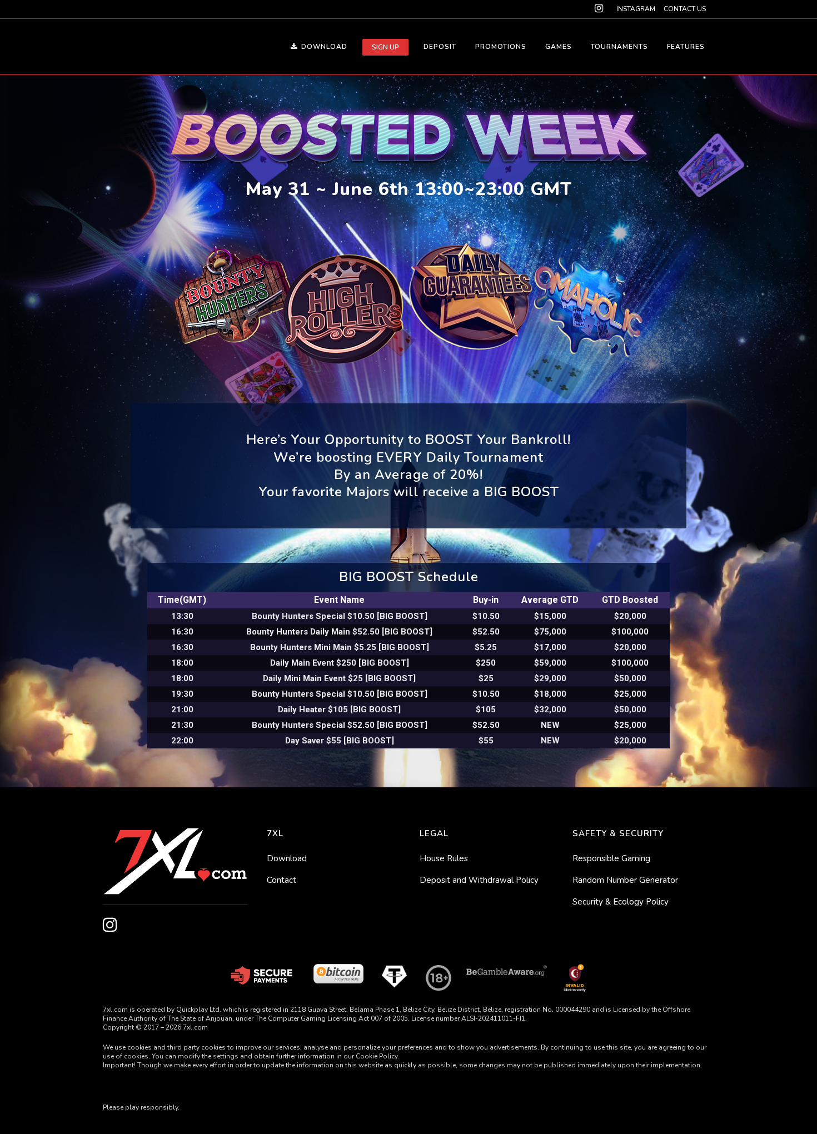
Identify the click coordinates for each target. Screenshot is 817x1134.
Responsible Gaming (611, 858)
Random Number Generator (625, 880)
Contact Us (685, 8)
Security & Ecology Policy (620, 901)
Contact (281, 880)
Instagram (635, 8)
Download (287, 858)
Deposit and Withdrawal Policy (479, 880)
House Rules (444, 858)
